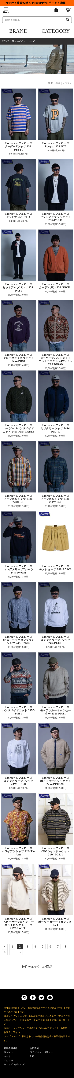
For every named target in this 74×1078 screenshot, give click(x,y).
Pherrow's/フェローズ (23, 41)
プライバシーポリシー (41, 1052)
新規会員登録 (10, 1048)
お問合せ (34, 1048)
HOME (5, 41)
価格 (57, 83)
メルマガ (8, 1060)
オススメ (67, 83)
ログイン (8, 1052)
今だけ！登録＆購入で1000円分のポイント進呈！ (37, 3)
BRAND (18, 32)
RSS (32, 1056)
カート (7, 1056)
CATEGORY (55, 32)
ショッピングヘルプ (14, 1064)
